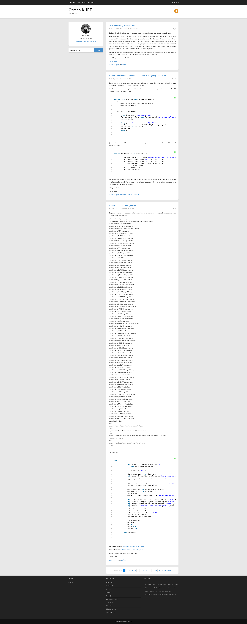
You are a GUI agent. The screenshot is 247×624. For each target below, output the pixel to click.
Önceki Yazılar (166, 570)
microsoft (151, 591)
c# (172, 584)
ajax (146, 584)
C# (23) (108, 592)
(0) (175, 29)
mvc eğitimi (161, 591)
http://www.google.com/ (157, 505)
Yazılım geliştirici (114, 560)
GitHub (71, 582)
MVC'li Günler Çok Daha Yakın (122, 26)
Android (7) (109, 582)
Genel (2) (109, 596)
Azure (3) (109, 589)
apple (154, 584)
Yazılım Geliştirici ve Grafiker (117, 195)
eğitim (146, 588)
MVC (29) (109, 606)
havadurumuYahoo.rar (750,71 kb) (132, 550)
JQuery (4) (109, 602)
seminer (166, 594)
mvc (156, 591)
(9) (175, 209)
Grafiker (123, 65)
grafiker (123, 560)
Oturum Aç (175, 2)
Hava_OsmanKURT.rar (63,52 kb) (133, 546)
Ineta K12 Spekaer (133, 195)
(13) (174, 79)
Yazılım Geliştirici (114, 65)
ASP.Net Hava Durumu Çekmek (122, 206)
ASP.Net (132, 79)
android (149, 584)
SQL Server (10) (111, 609)
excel (167, 588)
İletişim (84, 2)
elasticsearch (152, 588)
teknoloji (174, 594)
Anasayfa (72, 2)
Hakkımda (91, 2)
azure (164, 584)
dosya (176, 584)
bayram (169, 584)
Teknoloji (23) (110, 612)
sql (170, 594)
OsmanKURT (148, 594)
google (171, 588)
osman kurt (167, 591)
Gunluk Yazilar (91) (112, 599)
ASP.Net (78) (110, 586)
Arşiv (78, 2)
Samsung (161, 594)
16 (159, 570)
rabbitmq (155, 594)
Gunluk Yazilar (134, 29)
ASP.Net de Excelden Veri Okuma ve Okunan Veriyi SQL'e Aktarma (137, 76)
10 (149, 570)
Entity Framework (160, 588)
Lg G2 (146, 591)
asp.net (159, 584)
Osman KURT (80, 10)
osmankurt (124, 29)
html (175, 588)
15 (156, 570)
